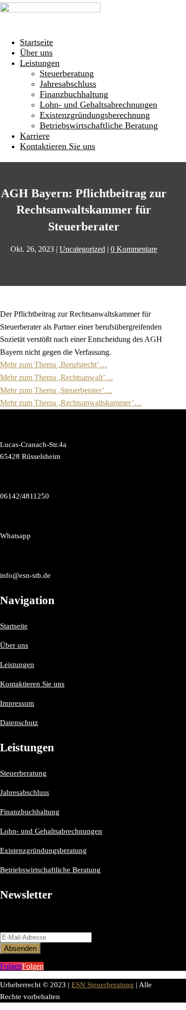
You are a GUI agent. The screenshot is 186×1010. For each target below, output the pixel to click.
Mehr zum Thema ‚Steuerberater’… (56, 390)
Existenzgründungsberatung (43, 850)
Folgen (33, 966)
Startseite (36, 42)
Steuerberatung (67, 73)
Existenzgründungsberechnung (95, 115)
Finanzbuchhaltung (74, 94)
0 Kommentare (134, 249)
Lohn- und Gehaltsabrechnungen (98, 105)
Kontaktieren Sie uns (57, 146)
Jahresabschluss (68, 84)
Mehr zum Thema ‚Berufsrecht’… (53, 364)
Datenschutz (19, 723)
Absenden (20, 948)
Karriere (35, 136)
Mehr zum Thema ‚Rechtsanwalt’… (56, 377)
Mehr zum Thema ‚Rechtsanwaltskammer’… (71, 402)
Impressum (17, 703)
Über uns (36, 52)
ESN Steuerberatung (102, 985)
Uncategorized (82, 249)
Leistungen (40, 63)
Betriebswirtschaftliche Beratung (99, 125)
